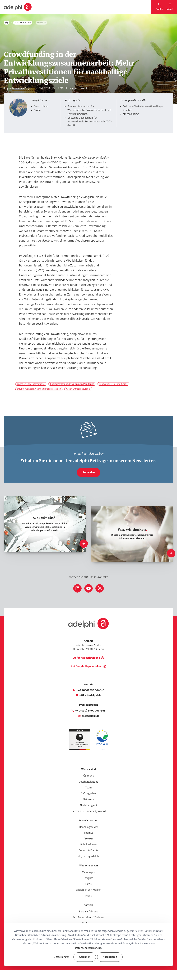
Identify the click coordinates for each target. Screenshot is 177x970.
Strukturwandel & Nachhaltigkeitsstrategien (39, 388)
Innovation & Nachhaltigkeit (113, 384)
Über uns (88, 775)
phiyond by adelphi (88, 856)
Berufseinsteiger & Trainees (89, 917)
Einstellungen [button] (61, 956)
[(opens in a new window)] (102, 748)
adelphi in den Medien (88, 889)
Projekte (89, 838)
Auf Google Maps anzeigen (86, 666)
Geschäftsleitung (88, 781)
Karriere (88, 905)
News (88, 883)
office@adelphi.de (90, 695)
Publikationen (88, 844)
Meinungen (88, 872)
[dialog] (88, 944)
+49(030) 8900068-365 (90, 710)
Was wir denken (88, 865)
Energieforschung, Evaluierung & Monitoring (72, 384)
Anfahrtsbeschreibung (86, 657)
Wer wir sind (88, 769)
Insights (88, 878)
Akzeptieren (110, 956)
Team (88, 787)
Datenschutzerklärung (88, 947)
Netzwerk (88, 799)
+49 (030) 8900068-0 (90, 690)
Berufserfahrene (88, 911)
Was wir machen (23, 22)
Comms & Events (88, 850)
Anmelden (88, 472)
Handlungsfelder (88, 827)
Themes (88, 832)
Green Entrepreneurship (78, 388)
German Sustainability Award (89, 811)
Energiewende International (31, 384)
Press (88, 895)
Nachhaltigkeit (88, 805)
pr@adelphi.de (90, 715)
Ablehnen (84, 956)
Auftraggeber (88, 793)
